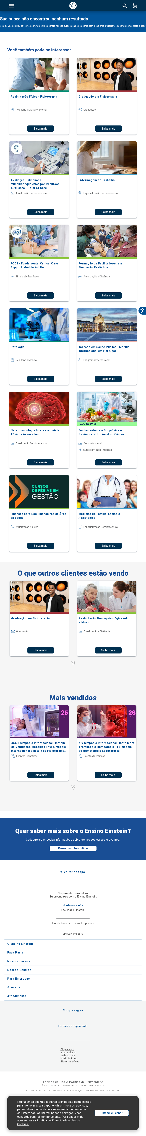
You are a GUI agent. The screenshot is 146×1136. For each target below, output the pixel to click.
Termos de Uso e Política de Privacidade (73, 1082)
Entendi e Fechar (111, 1113)
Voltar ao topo (74, 872)
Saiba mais (40, 128)
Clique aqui (67, 1049)
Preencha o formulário (73, 848)
